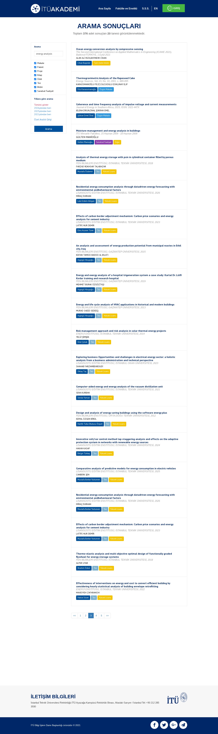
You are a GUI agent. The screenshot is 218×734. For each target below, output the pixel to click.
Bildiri (40, 87)
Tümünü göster (41, 104)
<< (74, 615)
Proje (39, 71)
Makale (40, 63)
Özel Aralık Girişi (43, 119)
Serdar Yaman (84, 397)
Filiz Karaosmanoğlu (87, 89)
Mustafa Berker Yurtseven (89, 479)
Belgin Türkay (84, 453)
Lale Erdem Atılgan (86, 201)
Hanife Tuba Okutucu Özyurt (90, 424)
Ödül (39, 79)
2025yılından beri (42, 111)
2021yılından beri (42, 114)
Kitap (39, 75)
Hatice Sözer (83, 597)
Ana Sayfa (104, 8)
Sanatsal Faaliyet (45, 91)
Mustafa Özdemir (85, 171)
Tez (39, 83)
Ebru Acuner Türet (86, 230)
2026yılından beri (42, 107)
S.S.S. (145, 8)
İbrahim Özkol (84, 568)
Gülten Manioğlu (85, 142)
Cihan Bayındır (84, 63)
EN (156, 8)
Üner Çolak (82, 342)
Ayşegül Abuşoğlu (86, 260)
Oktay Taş (82, 371)
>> (107, 615)
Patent (40, 67)
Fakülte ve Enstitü (126, 8)
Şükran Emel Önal (86, 115)
